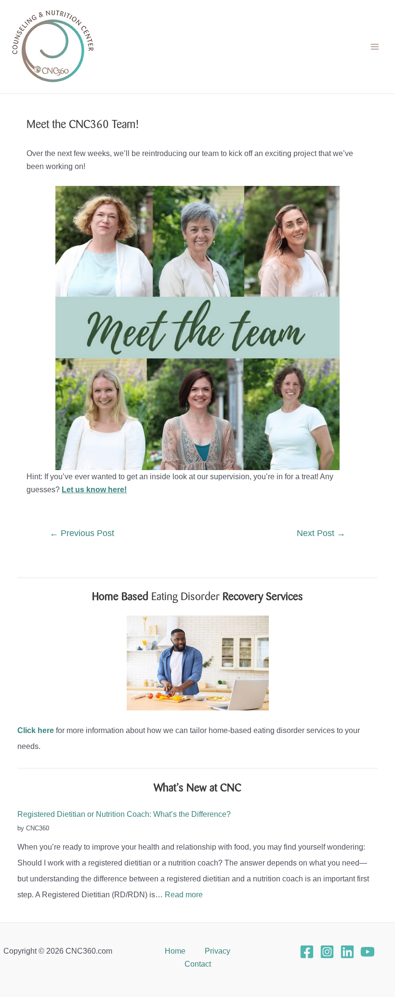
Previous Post (82, 533)
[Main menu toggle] (374, 47)
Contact (197, 963)
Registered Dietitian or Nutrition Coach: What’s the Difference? (124, 814)
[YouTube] (367, 952)
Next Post (321, 533)
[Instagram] (327, 952)
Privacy (217, 950)
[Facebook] (307, 952)
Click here (35, 730)
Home (175, 950)
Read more (184, 894)
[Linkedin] (347, 952)
